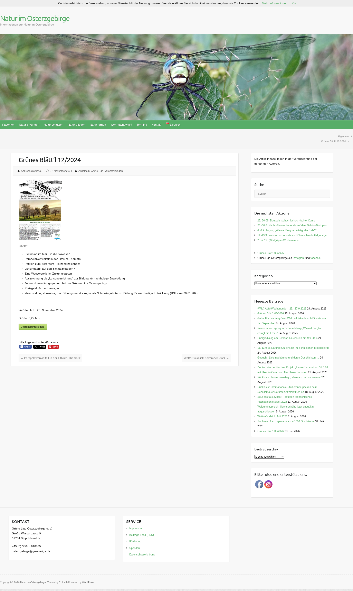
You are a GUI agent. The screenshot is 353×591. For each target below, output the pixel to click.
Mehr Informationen (274, 3)
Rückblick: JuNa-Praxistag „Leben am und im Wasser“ (289, 377)
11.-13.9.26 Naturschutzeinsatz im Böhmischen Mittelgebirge (293, 347)
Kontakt (156, 124)
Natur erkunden (29, 124)
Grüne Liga (97, 171)
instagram (299, 257)
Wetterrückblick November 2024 (206, 358)
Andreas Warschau (31, 171)
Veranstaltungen (114, 171)
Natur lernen (98, 124)
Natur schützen (53, 124)
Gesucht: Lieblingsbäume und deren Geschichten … (288, 357)
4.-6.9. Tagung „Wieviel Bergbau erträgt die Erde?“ (286, 230)
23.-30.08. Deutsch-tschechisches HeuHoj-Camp (286, 220)
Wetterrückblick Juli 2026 (272, 416)
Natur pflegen (76, 124)
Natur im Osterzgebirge (34, 18)
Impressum (136, 528)
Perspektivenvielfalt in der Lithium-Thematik (50, 358)
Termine (142, 124)
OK (294, 3)
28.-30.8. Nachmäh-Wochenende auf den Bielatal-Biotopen (291, 225)
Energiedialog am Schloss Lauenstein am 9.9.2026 (287, 338)
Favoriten (8, 124)
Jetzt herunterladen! (33, 326)
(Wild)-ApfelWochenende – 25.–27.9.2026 (281, 308)
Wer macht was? (121, 124)
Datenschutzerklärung (142, 554)
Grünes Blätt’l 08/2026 (270, 431)
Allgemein (84, 171)
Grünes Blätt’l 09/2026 (270, 253)
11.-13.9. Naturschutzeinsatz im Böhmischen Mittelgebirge (291, 235)
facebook (316, 257)
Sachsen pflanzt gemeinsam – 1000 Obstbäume (285, 421)
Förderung (135, 541)
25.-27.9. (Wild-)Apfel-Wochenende (277, 240)
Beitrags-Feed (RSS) (141, 534)
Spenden (134, 548)
